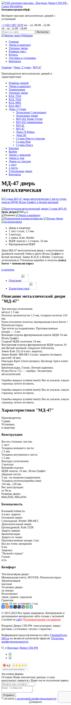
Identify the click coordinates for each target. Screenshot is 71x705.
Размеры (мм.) (17, 51)
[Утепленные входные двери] (53, 218)
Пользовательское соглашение (42, 619)
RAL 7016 (15, 96)
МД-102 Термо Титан (29, 118)
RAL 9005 (15, 102)
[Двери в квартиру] (28, 215)
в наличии (7, 269)
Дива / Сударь (17, 109)
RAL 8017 (15, 105)
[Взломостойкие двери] (22, 218)
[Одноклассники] (7, 607)
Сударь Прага (24, 145)
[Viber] (23, 607)
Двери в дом (16, 158)
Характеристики (19, 288)
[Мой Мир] (11, 607)
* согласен (28, 698)
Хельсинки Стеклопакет (31, 112)
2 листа (13, 167)
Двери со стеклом (20, 161)
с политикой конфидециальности (35, 698)
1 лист (13, 164)
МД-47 (20, 128)
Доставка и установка (22, 57)
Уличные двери (18, 48)
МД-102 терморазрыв (29, 122)
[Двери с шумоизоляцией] (11, 221)
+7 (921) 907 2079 (12, 25)
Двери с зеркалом (20, 154)
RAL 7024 (15, 99)
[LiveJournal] (19, 607)
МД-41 (20, 125)
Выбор (13, 151)
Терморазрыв (17, 89)
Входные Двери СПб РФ (22, 647)
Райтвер (14, 148)
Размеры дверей (19, 83)
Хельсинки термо (27, 115)
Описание (15, 280)
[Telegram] (31, 607)
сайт (19, 619)
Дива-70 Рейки (25, 131)
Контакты (15, 61)
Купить (13, 54)
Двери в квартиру (20, 44)
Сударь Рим (23, 141)
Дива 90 (21, 135)
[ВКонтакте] (3, 607)
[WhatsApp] (27, 607)
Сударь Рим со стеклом (30, 138)
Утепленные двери (20, 171)
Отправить (9, 695)
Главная (14, 41)
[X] (15, 607)
